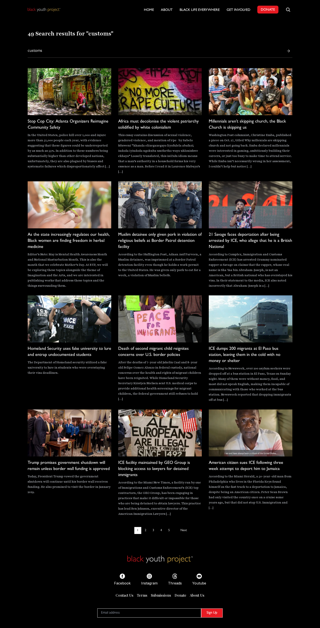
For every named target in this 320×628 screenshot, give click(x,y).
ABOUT (167, 10)
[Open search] (288, 9)
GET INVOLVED (238, 10)
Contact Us (124, 595)
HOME (149, 10)
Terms (142, 595)
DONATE (268, 10)
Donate (180, 595)
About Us (197, 595)
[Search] (288, 50)
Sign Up (212, 613)
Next (183, 530)
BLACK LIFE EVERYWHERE (200, 10)
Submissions (161, 595)
